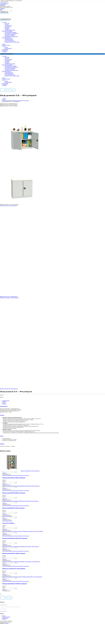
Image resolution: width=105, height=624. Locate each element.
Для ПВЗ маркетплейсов (10, 30)
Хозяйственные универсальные (11, 36)
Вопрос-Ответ (5, 49)
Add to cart (4, 473)
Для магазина (7, 26)
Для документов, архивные (10, 32)
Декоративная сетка (9, 39)
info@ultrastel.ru (3, 4)
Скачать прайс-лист (4, 2)
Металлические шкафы (7, 31)
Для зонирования (8, 25)
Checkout (6, 623)
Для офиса (7, 27)
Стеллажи (4, 22)
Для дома (7, 24)
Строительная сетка (9, 38)
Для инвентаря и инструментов (11, 33)
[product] (53, 462)
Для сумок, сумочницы (9, 35)
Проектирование (8, 48)
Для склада (7, 28)
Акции (3, 44)
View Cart (2, 623)
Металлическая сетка (6, 37)
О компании (5, 50)
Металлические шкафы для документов (21, 475)
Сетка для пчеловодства (10, 40)
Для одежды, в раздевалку (10, 34)
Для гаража (7, 23)
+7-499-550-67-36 (4, 12)
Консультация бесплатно (9, 89)
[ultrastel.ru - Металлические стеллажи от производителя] (2, 5)
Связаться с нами (7, 597)
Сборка (6, 47)
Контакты (4, 51)
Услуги (3, 46)
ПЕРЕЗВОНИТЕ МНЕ (4, 13)
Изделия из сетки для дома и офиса (12, 42)
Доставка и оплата (6, 45)
